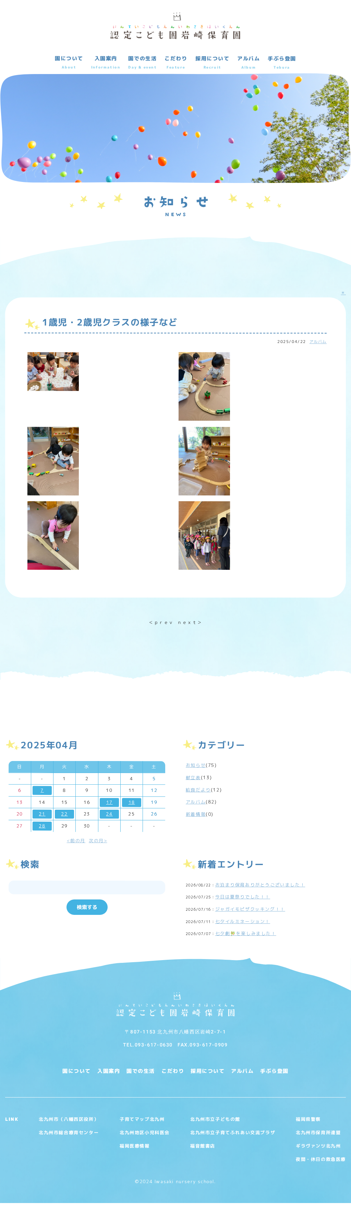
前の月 (77, 840)
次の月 (96, 840)
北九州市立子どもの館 (215, 1119)
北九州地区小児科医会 (145, 1132)
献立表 (193, 777)
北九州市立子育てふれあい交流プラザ (232, 1132)
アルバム (318, 341)
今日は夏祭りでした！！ (242, 897)
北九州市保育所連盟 (318, 1132)
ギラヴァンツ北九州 (318, 1145)
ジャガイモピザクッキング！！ (250, 909)
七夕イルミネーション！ (242, 921)
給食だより (198, 790)
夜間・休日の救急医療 (321, 1159)
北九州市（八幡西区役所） (69, 1119)
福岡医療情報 (135, 1145)
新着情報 (196, 814)
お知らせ (196, 765)
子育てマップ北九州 (142, 1119)
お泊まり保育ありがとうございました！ (260, 885)
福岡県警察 (308, 1119)
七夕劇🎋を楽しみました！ (245, 933)
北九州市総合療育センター (69, 1132)
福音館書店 (202, 1145)
